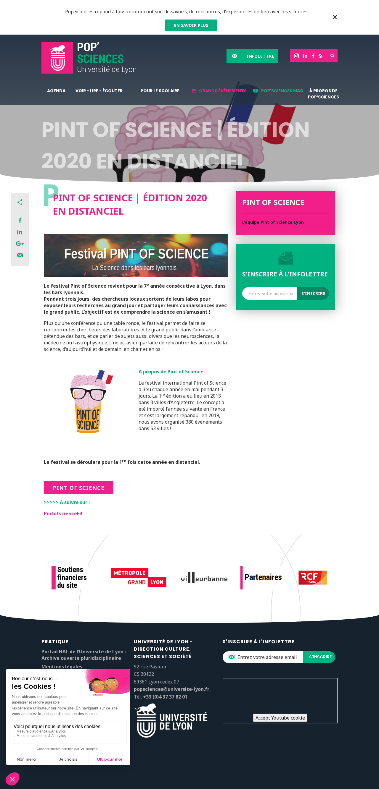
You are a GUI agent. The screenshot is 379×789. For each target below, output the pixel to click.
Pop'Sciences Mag (282, 91)
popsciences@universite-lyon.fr (171, 689)
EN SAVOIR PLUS (191, 25)
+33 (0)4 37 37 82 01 (165, 697)
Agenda (56, 91)
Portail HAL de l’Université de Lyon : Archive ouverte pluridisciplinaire (83, 654)
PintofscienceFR (63, 513)
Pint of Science (79, 487)
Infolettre (260, 56)
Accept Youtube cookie (280, 718)
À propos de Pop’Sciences (323, 94)
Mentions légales (61, 666)
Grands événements (223, 91)
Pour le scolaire (160, 91)
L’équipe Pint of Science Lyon (273, 222)
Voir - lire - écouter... (101, 91)
